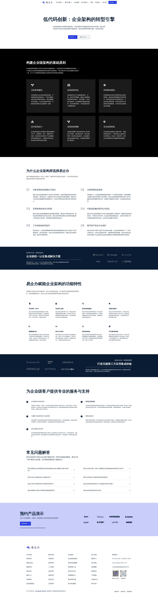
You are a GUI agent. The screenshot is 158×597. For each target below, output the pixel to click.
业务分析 (29, 571)
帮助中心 (94, 559)
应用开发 (29, 559)
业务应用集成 (30, 584)
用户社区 (94, 584)
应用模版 (94, 567)
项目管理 (51, 571)
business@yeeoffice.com (119, 563)
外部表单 (29, 579)
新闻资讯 (94, 571)
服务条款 (123, 591)
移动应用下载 (72, 579)
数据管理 (29, 567)
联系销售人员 (72, 567)
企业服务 (76, 2)
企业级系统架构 (72, 559)
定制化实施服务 (72, 563)
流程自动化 (29, 563)
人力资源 (51, 567)
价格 (91, 2)
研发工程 (51, 579)
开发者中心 (94, 579)
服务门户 (29, 575)
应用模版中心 (72, 575)
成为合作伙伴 (72, 571)
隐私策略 (129, 591)
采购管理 (51, 559)
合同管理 (51, 584)
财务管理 (51, 563)
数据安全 (117, 591)
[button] (59, 2)
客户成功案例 (72, 584)
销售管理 (51, 575)
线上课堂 (94, 563)
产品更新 (94, 575)
